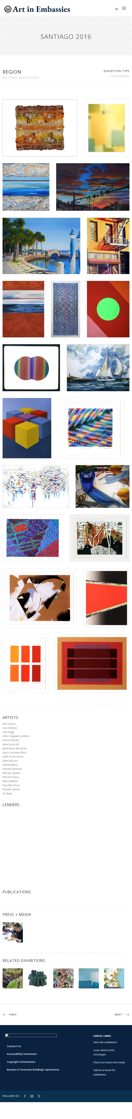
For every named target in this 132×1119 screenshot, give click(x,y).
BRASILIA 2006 (63, 980)
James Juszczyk (11, 744)
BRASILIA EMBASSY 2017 (13, 979)
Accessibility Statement (22, 1054)
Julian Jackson (10, 760)
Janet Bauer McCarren (15, 748)
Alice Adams (9, 723)
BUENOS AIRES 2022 (38, 979)
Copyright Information (21, 1061)
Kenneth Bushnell (12, 768)
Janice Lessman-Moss (14, 752)
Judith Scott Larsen (13, 756)
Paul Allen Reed (11, 785)
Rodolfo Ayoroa (11, 789)
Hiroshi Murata (11, 740)
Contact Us (14, 1046)
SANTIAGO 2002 (114, 979)
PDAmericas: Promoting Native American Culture (12, 929)
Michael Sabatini (12, 773)
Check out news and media (109, 1062)
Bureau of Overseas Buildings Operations (33, 1069)
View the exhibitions (105, 1042)
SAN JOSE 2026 (89, 980)
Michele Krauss (11, 777)
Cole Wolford (10, 728)
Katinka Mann (10, 764)
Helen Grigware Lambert (16, 736)
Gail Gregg (8, 732)
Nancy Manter (10, 781)
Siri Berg (7, 793)
